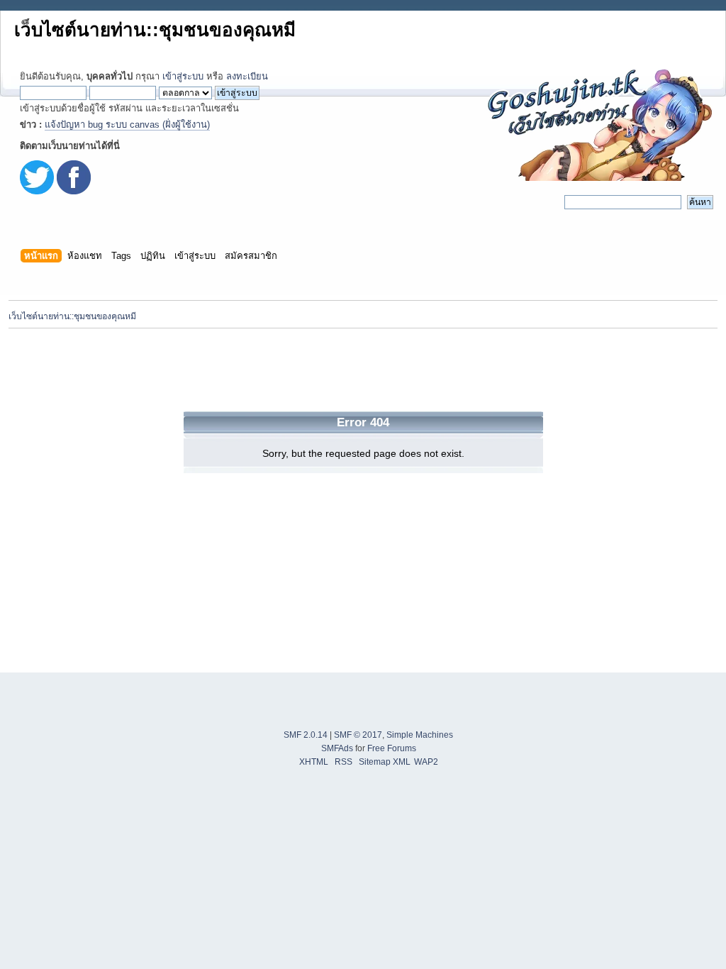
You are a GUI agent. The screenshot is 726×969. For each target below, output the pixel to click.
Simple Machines (419, 735)
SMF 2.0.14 (306, 735)
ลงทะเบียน (247, 76)
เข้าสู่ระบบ (182, 76)
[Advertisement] (363, 370)
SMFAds (337, 748)
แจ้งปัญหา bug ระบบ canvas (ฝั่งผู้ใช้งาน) (127, 124)
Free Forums (391, 748)
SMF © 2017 (358, 735)
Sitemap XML (385, 762)
